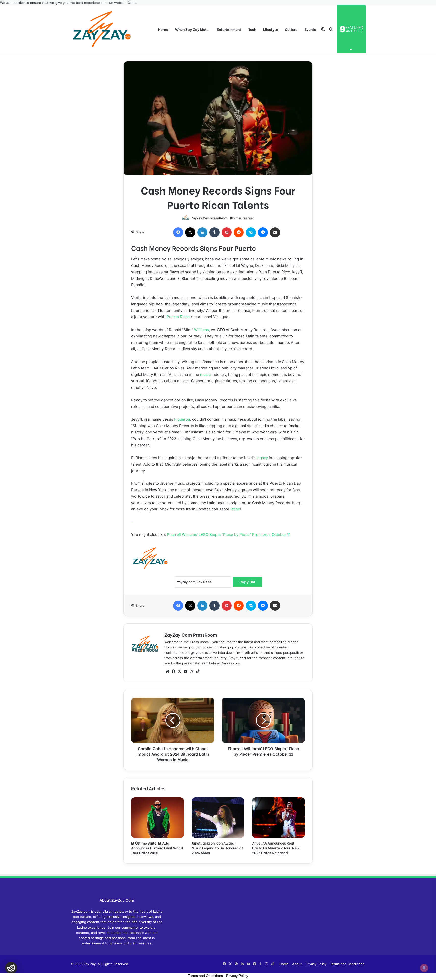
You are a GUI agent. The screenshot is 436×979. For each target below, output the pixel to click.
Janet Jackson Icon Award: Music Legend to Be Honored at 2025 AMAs (217, 847)
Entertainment (229, 29)
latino (235, 509)
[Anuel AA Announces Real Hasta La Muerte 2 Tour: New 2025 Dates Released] (278, 817)
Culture (291, 29)
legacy (262, 457)
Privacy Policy (315, 964)
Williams (201, 329)
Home (163, 29)
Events (310, 29)
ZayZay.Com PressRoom (209, 218)
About (297, 964)
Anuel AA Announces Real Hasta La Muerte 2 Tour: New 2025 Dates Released (276, 847)
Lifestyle (270, 29)
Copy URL (247, 582)
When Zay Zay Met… (192, 29)
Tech (252, 29)
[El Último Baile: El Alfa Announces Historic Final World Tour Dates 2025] (157, 817)
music (205, 374)
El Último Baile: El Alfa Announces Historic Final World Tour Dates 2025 (157, 847)
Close (132, 3)
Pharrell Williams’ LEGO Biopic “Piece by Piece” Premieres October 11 (229, 534)
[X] (179, 671)
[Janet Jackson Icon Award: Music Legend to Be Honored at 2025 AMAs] (218, 817)
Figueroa (182, 419)
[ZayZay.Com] (101, 29)
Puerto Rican (178, 316)
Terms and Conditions (347, 964)
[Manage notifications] (424, 968)
